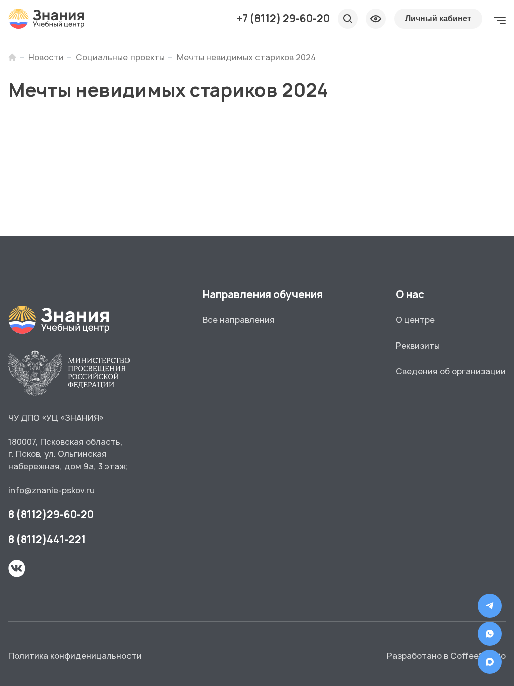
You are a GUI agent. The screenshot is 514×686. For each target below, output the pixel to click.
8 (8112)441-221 (47, 539)
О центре (415, 319)
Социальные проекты (120, 57)
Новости (46, 57)
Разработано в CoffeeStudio (446, 655)
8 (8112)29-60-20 (51, 514)
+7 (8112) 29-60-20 (283, 18)
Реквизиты (418, 345)
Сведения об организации (451, 371)
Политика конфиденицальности (75, 655)
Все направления (239, 319)
